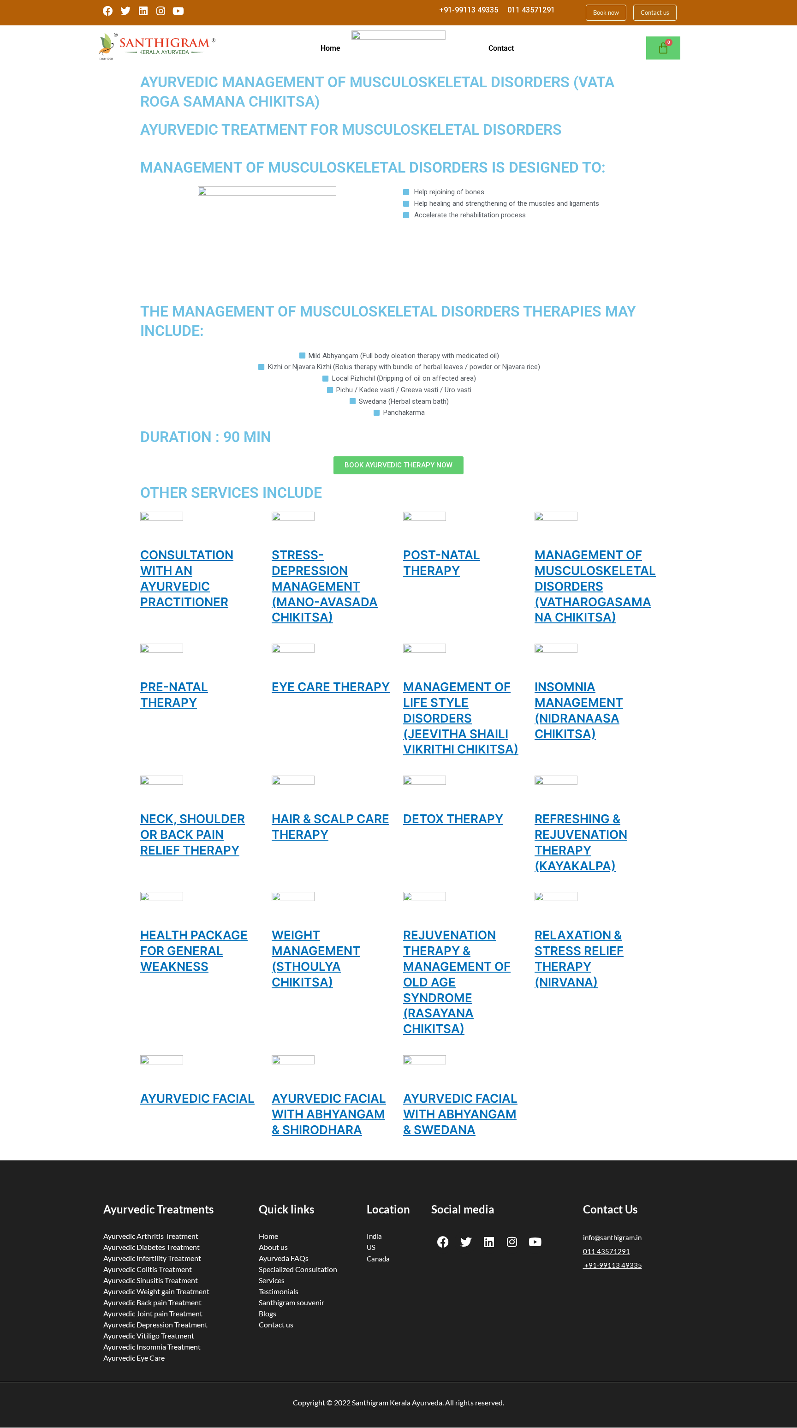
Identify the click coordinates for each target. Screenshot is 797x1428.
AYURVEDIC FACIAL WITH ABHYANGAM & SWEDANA (460, 1114)
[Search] (664, 118)
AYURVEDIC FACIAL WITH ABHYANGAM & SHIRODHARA (329, 1114)
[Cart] (663, 48)
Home (330, 48)
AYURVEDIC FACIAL (197, 1098)
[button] (333, 48)
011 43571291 (531, 10)
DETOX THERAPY (453, 819)
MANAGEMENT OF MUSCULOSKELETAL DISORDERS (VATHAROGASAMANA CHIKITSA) (595, 586)
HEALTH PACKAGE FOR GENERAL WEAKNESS (194, 951)
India (374, 1236)
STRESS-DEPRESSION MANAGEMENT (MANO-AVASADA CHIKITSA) (325, 586)
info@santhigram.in (612, 1237)
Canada (378, 1259)
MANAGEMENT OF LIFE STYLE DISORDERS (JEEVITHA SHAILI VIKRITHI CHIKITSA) (460, 718)
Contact (501, 48)
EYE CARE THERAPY (331, 687)
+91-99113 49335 (468, 10)
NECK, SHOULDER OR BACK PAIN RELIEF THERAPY (192, 834)
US (371, 1247)
